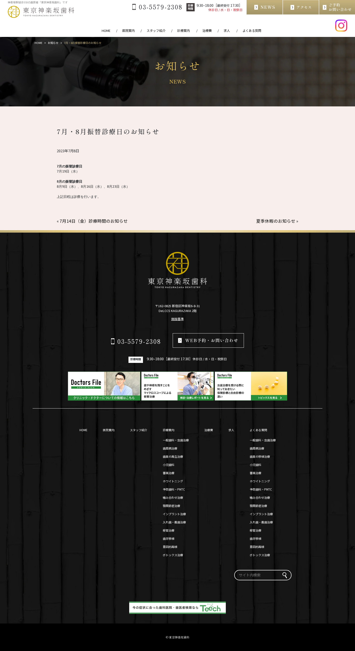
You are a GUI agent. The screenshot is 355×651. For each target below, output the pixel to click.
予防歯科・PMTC (174, 489)
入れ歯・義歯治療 (174, 522)
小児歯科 (168, 465)
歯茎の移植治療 (260, 456)
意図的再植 (170, 547)
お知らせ (53, 43)
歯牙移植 (168, 538)
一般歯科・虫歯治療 (176, 440)
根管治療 (168, 530)
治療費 (207, 30)
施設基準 (177, 319)
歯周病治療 (170, 448)
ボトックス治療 (173, 555)
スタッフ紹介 (156, 30)
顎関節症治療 (171, 506)
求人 (231, 430)
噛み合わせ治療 (173, 497)
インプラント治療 (174, 514)
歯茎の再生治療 (173, 456)
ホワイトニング (173, 481)
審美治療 (168, 473)
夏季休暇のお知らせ (275, 221)
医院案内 (128, 30)
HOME (106, 30)
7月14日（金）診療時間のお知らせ (94, 221)
